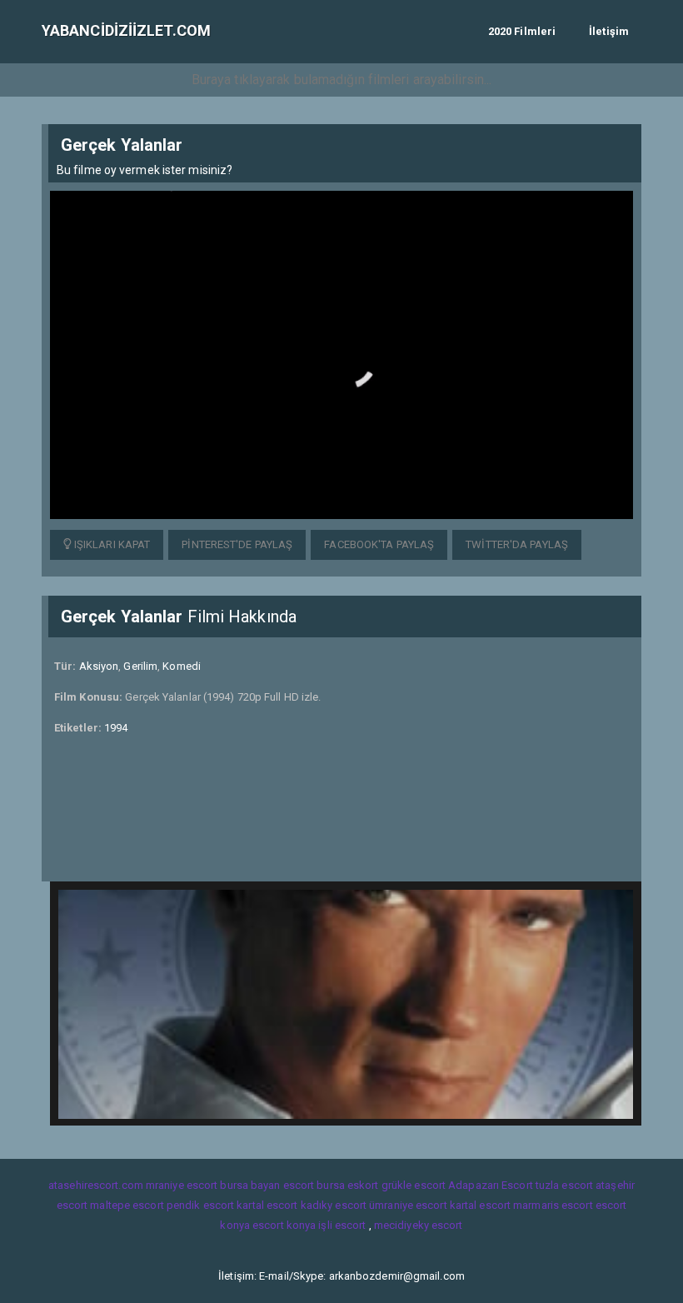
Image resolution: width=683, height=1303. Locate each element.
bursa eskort (347, 1185)
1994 (115, 727)
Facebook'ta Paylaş (379, 544)
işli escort (342, 1225)
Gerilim (140, 666)
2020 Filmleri (522, 31)
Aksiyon (99, 666)
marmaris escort (553, 1205)
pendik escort (200, 1205)
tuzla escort (564, 1185)
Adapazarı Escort (490, 1185)
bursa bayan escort (267, 1185)
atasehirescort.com (95, 1185)
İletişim (609, 31)
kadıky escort (333, 1205)
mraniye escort (181, 1185)
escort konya (284, 1225)
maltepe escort (126, 1205)
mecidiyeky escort (418, 1225)
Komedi (181, 666)
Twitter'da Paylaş (517, 544)
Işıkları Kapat (111, 544)
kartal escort (267, 1205)
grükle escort (413, 1185)
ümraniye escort (408, 1205)
